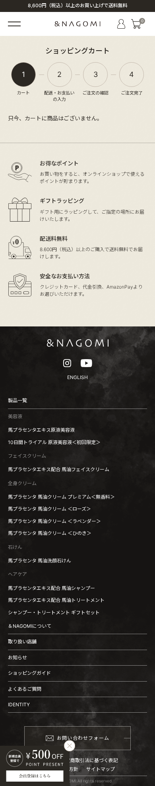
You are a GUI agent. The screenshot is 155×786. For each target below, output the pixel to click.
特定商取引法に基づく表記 (89, 760)
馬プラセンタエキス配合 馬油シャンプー (51, 588)
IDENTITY (19, 704)
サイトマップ (100, 769)
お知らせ (17, 657)
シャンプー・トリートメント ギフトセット (54, 612)
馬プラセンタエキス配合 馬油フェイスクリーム (58, 469)
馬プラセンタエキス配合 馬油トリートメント (56, 600)
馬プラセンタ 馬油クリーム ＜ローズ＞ (49, 509)
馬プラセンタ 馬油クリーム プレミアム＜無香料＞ (61, 497)
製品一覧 (17, 400)
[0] (136, 24)
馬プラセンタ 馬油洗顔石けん (39, 561)
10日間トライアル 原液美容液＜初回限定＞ (54, 442)
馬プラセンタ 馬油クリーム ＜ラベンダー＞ (54, 521)
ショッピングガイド (29, 673)
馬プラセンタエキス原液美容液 (41, 430)
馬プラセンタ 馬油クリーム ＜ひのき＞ (49, 533)
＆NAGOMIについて (29, 626)
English (77, 377)
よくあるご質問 (24, 689)
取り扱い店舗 (22, 642)
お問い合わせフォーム (83, 738)
